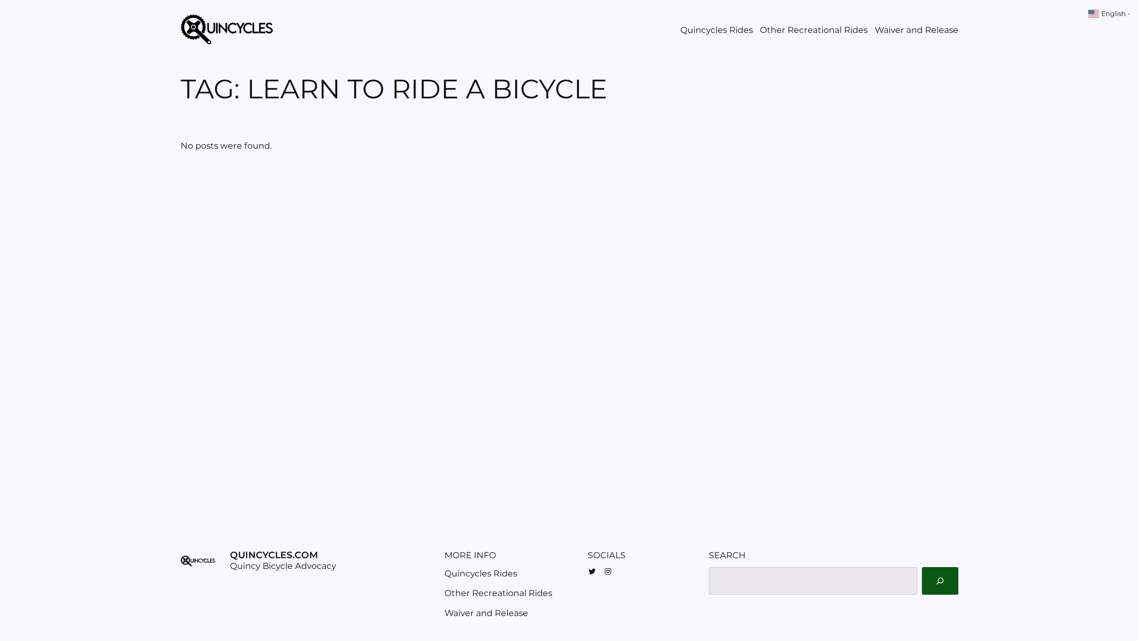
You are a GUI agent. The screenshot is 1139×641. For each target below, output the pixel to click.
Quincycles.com (274, 554)
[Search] (940, 581)
